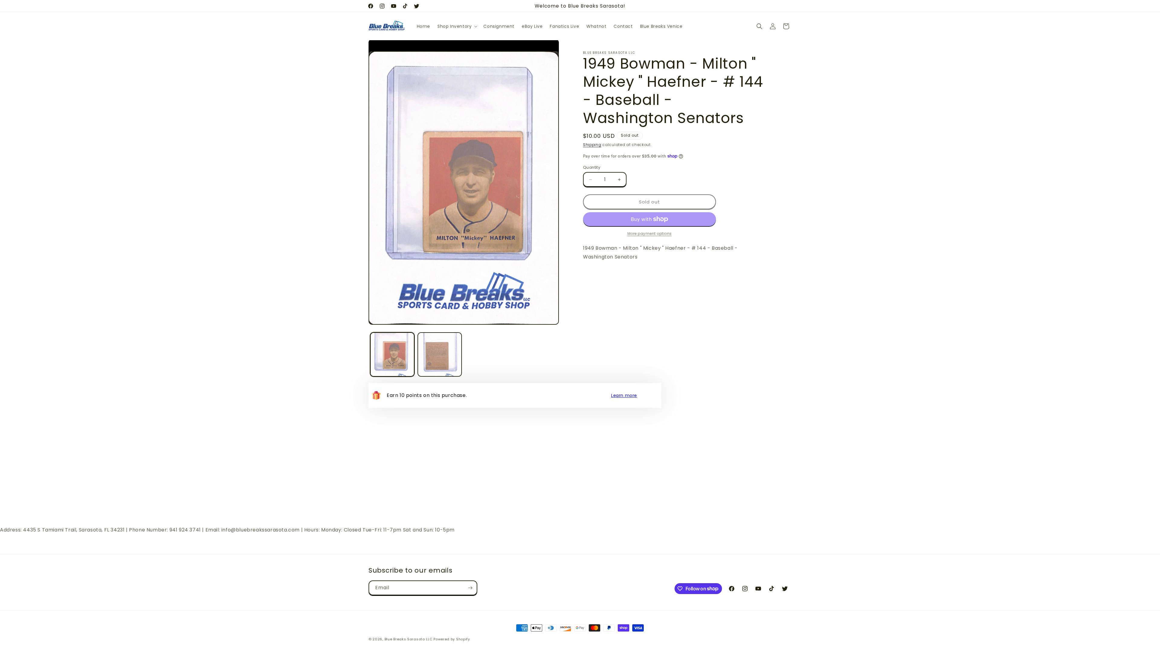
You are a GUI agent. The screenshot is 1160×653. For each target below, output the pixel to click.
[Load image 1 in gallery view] (392, 354)
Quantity (591, 167)
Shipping (592, 144)
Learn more (624, 395)
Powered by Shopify (451, 639)
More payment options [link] (649, 233)
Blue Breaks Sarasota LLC (409, 639)
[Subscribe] (470, 587)
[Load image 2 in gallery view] (439, 354)
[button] (457, 26)
